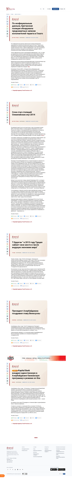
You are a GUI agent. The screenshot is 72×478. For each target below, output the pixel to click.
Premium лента (24, 450)
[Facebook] (10, 470)
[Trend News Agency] (10, 448)
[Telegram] (18, 470)
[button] (7, 17)
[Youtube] (15, 470)
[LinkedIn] (20, 470)
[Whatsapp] (8, 470)
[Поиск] (41, 9)
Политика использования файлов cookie (60, 457)
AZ (62, 473)
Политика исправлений (37, 456)
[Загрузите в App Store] (53, 469)
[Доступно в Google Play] (61, 469)
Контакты (35, 452)
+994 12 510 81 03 (10, 460)
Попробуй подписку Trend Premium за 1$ (22, 90)
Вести (42, 135)
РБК (29, 66)
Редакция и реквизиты (37, 450)
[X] (13, 470)
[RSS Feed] (23, 470)
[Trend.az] (10, 9)
